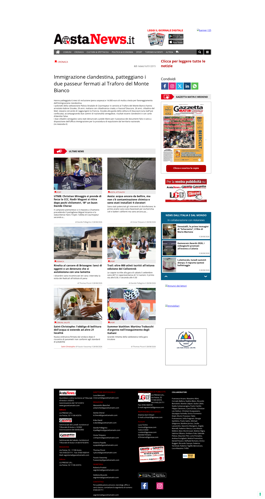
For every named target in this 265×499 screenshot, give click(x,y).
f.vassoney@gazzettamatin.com (106, 460)
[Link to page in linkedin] (187, 86)
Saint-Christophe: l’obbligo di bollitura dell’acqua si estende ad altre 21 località (77, 330)
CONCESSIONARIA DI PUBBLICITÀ (151, 391)
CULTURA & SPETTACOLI (98, 52)
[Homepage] (58, 52)
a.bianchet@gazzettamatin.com (106, 408)
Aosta (112, 192)
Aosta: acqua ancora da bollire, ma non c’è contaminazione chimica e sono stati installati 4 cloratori (128, 199)
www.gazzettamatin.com (69, 405)
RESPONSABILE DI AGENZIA (149, 411)
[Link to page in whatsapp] (194, 86)
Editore (62, 409)
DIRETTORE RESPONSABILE (104, 392)
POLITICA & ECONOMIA (122, 52)
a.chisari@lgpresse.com (152, 417)
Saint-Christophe (68, 346)
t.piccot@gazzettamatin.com (105, 452)
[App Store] (176, 42)
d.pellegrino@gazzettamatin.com (106, 430)
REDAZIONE (64, 447)
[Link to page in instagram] (172, 86)
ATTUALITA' (120, 192)
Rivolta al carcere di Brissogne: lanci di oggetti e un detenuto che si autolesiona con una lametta (78, 269)
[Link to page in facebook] (164, 86)
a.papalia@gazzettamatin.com (105, 445)
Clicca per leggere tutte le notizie (183, 63)
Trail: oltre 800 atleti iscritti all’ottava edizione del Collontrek (130, 267)
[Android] (176, 36)
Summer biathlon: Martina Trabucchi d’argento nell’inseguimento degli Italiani (130, 330)
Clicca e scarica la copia (186, 168)
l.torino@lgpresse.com (147, 427)
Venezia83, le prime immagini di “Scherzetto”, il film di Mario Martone (193, 229)
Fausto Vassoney (84, 346)
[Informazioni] (177, 52)
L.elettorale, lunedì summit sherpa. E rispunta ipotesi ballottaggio (191, 262)
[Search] (200, 52)
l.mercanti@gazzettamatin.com (106, 398)
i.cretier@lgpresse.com (147, 432)
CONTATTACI (98, 481)
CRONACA (79, 52)
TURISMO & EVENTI (154, 52)
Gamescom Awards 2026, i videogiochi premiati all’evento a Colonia (191, 246)
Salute (67, 322)
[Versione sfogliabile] (156, 37)
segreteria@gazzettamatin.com (76, 455)
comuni (59, 322)
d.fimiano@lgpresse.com (148, 437)
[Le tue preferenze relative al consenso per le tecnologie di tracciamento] (260, 494)
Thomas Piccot (85, 283)
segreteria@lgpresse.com (153, 407)
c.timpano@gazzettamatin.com (106, 437)
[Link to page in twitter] (179, 86)
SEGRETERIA (98, 464)
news (141, 66)
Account (141, 421)
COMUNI (67, 52)
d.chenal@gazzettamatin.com (105, 415)
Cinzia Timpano (138, 222)
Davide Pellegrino (84, 222)
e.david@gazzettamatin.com (104, 422)
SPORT (139, 52)
